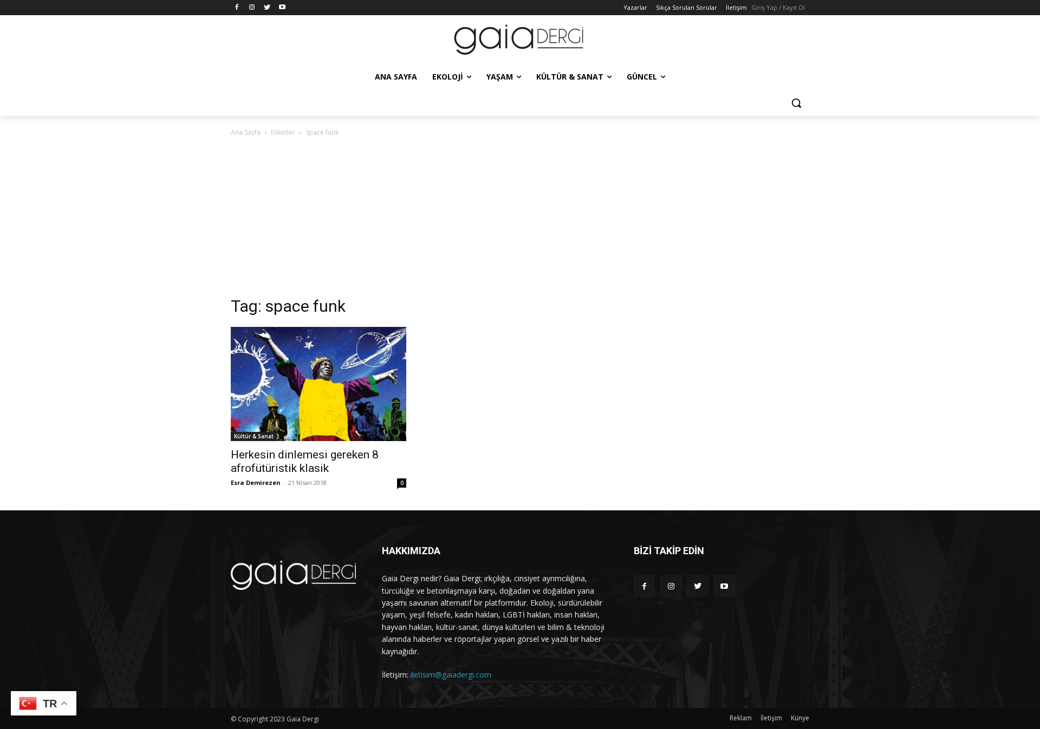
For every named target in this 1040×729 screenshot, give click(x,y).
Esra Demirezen (256, 482)
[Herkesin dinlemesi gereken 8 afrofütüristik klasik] (318, 384)
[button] (796, 103)
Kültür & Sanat (254, 436)
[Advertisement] (520, 219)
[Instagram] (252, 8)
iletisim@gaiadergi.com (451, 674)
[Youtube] (282, 8)
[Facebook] (237, 8)
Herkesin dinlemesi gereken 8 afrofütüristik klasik (305, 461)
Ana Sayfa (246, 132)
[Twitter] (267, 8)
